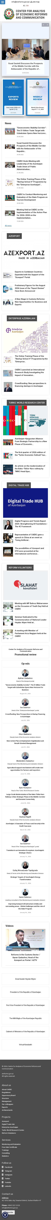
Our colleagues (7, 1104)
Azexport (14, 236)
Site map (35, 2)
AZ (24, 6)
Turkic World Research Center (27, 402)
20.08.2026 (20, 203)
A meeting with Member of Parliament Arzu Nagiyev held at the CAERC (30, 633)
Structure (5, 1098)
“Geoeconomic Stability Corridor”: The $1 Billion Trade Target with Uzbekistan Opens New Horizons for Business (25, 687)
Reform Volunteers (20, 567)
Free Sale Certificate (9, 1147)
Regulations (6, 1092)
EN (27, 6)
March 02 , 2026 (25, 830)
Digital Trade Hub (19, 485)
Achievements (7, 1110)
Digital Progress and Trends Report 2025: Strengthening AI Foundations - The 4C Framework (31, 524)
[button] (43, 25)
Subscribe (9, 1212)
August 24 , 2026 (25, 693)
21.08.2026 (20, 173)
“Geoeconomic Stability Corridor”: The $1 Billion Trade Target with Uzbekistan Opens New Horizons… (32, 130)
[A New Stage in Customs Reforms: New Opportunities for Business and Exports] (8, 303)
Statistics (5, 1156)
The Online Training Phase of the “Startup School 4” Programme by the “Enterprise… (31, 359)
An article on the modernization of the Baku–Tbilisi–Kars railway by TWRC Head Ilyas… (30, 469)
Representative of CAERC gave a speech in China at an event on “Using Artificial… (29, 537)
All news (8, 226)
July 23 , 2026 (25, 747)
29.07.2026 (13, 112)
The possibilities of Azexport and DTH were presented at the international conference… (29, 551)
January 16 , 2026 (25, 856)
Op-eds (25, 663)
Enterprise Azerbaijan (22, 318)
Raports (5, 1107)
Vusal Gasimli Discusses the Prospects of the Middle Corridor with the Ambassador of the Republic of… (19, 66)
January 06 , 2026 (25, 912)
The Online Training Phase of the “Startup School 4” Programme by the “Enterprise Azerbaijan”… (31, 182)
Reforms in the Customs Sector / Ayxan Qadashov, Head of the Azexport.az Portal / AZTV (25, 957)
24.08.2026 (19, 73)
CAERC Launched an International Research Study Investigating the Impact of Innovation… (30, 372)
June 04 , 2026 (25, 803)
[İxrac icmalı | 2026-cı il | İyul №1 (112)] (13, 97)
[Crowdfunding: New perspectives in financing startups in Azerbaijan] (8, 387)
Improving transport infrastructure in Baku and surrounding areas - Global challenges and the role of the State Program (25, 906)
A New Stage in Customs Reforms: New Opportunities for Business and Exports (31, 302)
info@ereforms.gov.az (20, 2)
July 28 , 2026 (25, 720)
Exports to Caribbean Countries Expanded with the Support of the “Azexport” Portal (29, 274)
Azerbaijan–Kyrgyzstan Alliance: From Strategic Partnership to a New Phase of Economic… (31, 441)
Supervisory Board (8, 1095)
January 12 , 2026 (25, 883)
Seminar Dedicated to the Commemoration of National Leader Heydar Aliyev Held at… (31, 620)
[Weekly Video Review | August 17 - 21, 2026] (37, 97)
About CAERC (7, 1089)
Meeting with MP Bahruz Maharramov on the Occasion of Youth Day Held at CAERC (31, 606)
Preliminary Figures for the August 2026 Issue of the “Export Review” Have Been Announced (30, 288)
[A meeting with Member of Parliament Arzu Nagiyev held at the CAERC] (8, 634)
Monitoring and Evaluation (11, 1144)
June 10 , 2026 (25, 774)
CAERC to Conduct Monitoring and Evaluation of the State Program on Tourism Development (32, 197)
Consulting (6, 1153)
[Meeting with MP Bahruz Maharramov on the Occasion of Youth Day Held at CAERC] (8, 607)
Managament (6, 1101)
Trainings (5, 1150)
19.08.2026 (20, 221)
